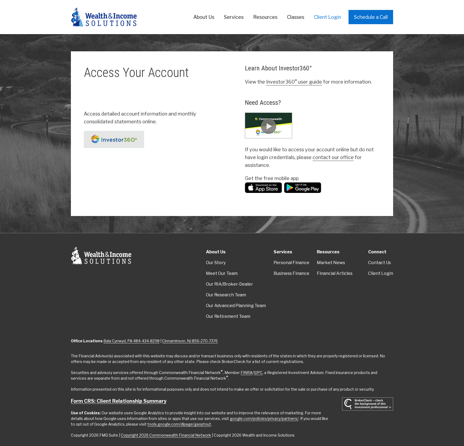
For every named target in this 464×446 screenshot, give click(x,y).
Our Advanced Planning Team (236, 305)
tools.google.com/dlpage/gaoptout (179, 424)
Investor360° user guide (294, 82)
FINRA (246, 372)
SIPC (258, 372)
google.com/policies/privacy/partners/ (264, 418)
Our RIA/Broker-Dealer (229, 284)
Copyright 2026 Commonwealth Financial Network (166, 435)
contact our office (333, 157)
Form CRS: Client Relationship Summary (118, 401)
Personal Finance (291, 262)
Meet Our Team (222, 273)
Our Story (216, 262)
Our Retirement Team (228, 316)
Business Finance (291, 273)
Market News (331, 262)
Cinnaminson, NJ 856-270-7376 (190, 341)
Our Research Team (226, 294)
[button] (203, 17)
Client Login (380, 273)
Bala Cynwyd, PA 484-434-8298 (131, 341)
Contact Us (379, 262)
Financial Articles (335, 273)
